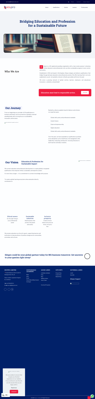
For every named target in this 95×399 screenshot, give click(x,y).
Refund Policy (58, 276)
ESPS (27, 276)
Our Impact (28, 282)
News (27, 274)
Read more (14, 388)
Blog (42, 276)
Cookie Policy (58, 275)
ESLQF (27, 278)
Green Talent (44, 280)
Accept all (14, 391)
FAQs (42, 275)
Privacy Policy (58, 273)
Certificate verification (45, 273)
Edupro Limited (37, 398)
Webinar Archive (44, 278)
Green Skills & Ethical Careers (32, 280)
